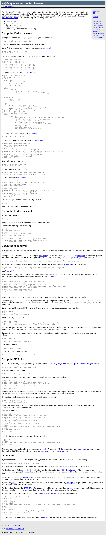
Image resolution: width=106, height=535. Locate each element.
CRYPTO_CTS (78, 257)
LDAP (21, 529)
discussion (9, 271)
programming (98, 31)
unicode (97, 37)
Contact (95, 17)
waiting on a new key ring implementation (54, 451)
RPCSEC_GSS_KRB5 (57, 364)
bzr (102, 21)
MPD (14, 483)
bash (95, 21)
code (94, 23)
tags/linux (8, 525)
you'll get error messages (83, 364)
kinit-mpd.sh (70, 483)
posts (28, 3)
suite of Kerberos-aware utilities (22, 477)
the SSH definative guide (68, 470)
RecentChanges (8, 7)
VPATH (45, 517)
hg (99, 25)
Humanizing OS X (12, 529)
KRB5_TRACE (29, 488)
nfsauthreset (81, 449)
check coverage (56, 493)
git (103, 23)
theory (98, 35)
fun (100, 23)
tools (102, 35)
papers (98, 29)
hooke (101, 25)
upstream (69, 488)
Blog (94, 13)
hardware (96, 25)
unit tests (43, 493)
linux (101, 27)
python (97, 33)
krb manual (46, 48)
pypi (94, 33)
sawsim (102, 33)
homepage (43, 256)
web (100, 37)
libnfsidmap (70, 264)
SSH (29, 470)
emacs (97, 23)
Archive (95, 15)
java (94, 27)
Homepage (96, 11)
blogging (99, 21)
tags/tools (16, 525)
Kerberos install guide (10, 18)
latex (97, 27)
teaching (95, 35)
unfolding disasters (12, 3)
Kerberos (25, 12)
